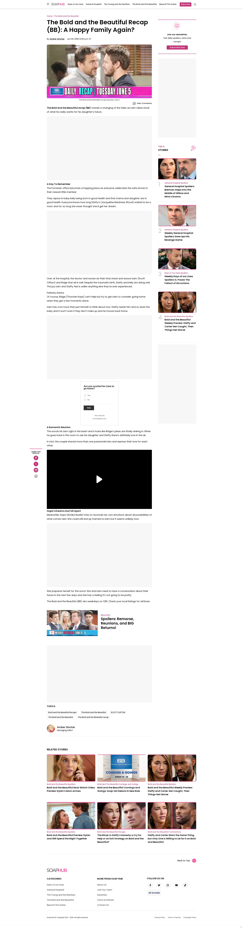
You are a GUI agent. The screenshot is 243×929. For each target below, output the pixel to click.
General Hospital (94, 4)
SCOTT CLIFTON (118, 712)
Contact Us (103, 905)
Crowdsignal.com (99, 419)
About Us (101, 884)
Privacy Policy (160, 917)
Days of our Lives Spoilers (176, 273)
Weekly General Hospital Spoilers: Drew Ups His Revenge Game (179, 236)
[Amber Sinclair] (52, 728)
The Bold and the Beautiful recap (93, 717)
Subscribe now (177, 47)
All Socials (154, 892)
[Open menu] (48, 4)
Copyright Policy (190, 917)
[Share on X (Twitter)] (36, 464)
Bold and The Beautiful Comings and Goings (117, 784)
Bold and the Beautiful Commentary (164, 832)
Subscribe (185, 4)
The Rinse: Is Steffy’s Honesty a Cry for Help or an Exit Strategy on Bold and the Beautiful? (120, 839)
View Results (99, 415)
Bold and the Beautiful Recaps (62, 712)
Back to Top (183, 860)
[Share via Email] (36, 470)
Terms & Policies (105, 899)
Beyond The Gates (167, 4)
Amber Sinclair (57, 38)
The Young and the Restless (117, 4)
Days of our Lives (75, 4)
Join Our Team (104, 889)
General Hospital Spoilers (176, 183)
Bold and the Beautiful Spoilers (179, 316)
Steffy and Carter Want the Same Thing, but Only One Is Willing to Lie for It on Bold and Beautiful (172, 839)
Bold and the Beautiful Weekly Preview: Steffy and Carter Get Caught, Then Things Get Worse (170, 791)
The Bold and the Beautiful (144, 4)
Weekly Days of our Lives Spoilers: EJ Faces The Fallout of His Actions (179, 280)
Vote (89, 408)
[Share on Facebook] (36, 458)
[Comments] (36, 476)
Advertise (102, 894)
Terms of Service (174, 917)
